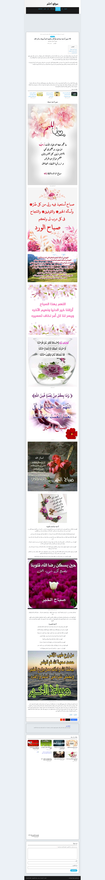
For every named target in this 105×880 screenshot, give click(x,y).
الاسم (76, 860)
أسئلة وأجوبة (40, 8)
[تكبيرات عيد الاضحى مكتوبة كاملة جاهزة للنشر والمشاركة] (33, 792)
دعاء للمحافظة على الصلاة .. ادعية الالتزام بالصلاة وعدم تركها (46, 759)
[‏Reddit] (61, 720)
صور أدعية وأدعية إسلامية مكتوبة (59, 758)
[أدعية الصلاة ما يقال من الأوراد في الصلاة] (46, 743)
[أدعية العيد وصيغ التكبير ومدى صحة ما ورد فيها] (71, 754)
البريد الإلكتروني (75, 865)
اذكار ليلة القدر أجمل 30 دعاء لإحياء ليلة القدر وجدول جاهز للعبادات (66, 94)
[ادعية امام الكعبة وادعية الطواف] (71, 743)
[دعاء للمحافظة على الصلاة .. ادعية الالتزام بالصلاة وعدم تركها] (46, 754)
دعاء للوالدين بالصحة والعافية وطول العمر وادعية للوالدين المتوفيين (32, 94)
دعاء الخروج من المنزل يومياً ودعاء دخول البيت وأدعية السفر (49, 94)
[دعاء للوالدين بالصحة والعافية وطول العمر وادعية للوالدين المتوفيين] (40, 94)
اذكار (70, 714)
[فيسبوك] (69, 729)
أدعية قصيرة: (74, 52)
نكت (62, 8)
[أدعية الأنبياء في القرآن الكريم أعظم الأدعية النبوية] (33, 743)
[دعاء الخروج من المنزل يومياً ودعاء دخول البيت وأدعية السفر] (57, 94)
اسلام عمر (54, 43)
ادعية (75, 714)
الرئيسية (65, 8)
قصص (45, 8)
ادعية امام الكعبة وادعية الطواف (72, 747)
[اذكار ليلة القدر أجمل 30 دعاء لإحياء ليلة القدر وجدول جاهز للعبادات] (74, 94)
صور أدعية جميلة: (73, 49)
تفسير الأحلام (52, 8)
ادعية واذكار (58, 8)
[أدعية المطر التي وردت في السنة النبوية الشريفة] (59, 743)
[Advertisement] (71, 22)
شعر (48, 8)
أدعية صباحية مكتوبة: (73, 51)
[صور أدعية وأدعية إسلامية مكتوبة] (59, 754)
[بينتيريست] (64, 720)
